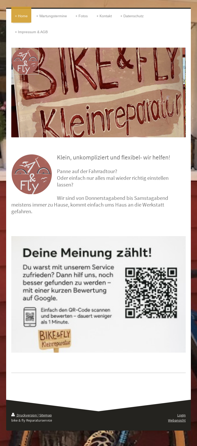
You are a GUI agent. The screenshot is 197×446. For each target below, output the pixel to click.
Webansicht (177, 420)
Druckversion (27, 415)
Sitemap (45, 415)
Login (181, 415)
